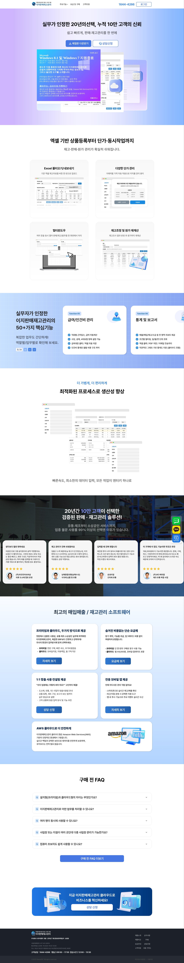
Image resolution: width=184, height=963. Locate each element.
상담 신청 (49, 710)
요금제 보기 (118, 661)
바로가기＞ (94, 98)
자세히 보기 (49, 661)
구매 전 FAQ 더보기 (92, 858)
